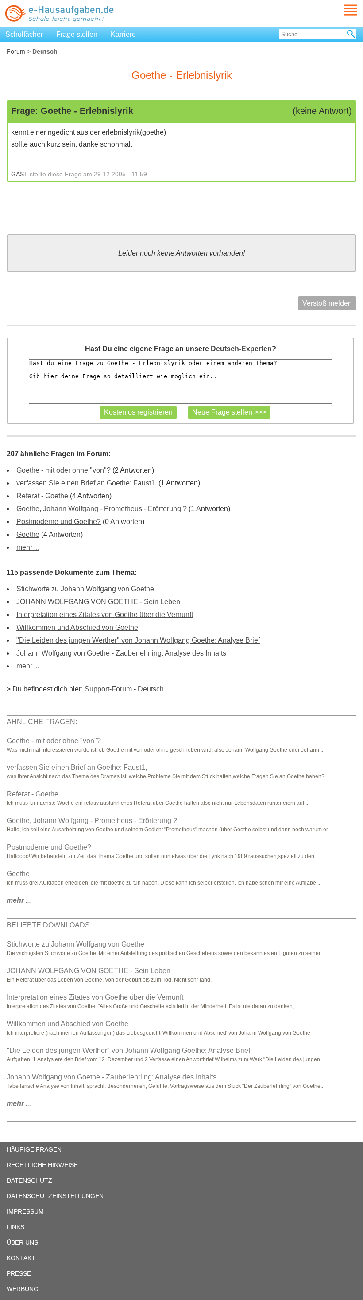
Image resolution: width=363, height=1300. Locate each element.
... (19, 900)
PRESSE (19, 1273)
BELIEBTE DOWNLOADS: (49, 925)
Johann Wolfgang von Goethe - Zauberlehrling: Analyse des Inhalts (121, 653)
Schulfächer (24, 34)
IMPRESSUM (25, 1211)
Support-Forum (108, 689)
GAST (19, 174)
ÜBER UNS (22, 1242)
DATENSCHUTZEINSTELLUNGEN (55, 1195)
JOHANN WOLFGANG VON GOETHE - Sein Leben (98, 601)
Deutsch (151, 689)
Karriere (123, 34)
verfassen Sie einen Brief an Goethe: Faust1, (86, 483)
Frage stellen (76, 34)
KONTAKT (21, 1257)
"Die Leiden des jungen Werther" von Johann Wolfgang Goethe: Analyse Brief (138, 640)
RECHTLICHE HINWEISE (42, 1164)
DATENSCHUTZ (29, 1180)
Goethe (27, 534)
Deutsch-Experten (241, 349)
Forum (16, 51)
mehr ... (27, 547)
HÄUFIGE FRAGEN (34, 1149)
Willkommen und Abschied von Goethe (77, 627)
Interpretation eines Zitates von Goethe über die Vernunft (104, 614)
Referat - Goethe (42, 496)
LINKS (15, 1226)
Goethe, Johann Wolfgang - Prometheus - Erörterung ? (101, 508)
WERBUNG (23, 1288)
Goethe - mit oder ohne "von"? (63, 470)
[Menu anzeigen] (340, 10)
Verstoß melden (327, 303)
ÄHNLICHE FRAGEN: (42, 722)
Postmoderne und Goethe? (58, 521)
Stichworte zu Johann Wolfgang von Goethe (85, 589)
